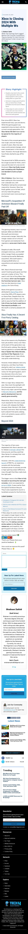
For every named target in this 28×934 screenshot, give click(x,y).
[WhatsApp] (14, 82)
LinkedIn (6, 868)
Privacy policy (8, 849)
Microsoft (14, 717)
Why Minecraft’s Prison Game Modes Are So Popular (17, 726)
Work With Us (8, 846)
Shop (5, 861)
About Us (7, 835)
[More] (21, 82)
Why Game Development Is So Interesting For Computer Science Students (17, 734)
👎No (10, 537)
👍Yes (4, 537)
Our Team (7, 841)
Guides (6, 896)
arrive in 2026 (6, 485)
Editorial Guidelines (9, 838)
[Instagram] (13, 667)
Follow (22, 761)
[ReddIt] (18, 82)
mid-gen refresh (15, 450)
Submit (4, 569)
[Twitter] (11, 82)
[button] (26, 2)
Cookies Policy (8, 851)
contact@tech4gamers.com (16, 827)
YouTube (7, 874)
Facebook (7, 866)
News (6, 883)
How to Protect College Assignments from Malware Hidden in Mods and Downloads (11, 791)
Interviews (7, 886)
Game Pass (15, 292)
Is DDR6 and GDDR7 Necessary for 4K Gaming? (12, 796)
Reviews (6, 891)
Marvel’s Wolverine (9, 392)
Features (6, 888)
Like (23, 758)
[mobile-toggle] (2, 2)
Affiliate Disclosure (9, 843)
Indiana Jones (20, 367)
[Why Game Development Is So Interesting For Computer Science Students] (5, 734)
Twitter (6, 871)
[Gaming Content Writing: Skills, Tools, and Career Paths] (5, 741)
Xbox (18, 717)
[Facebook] (7, 82)
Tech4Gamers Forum (9, 710)
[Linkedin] (15, 667)
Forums (6, 863)
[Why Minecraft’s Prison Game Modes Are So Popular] (5, 727)
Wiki (5, 894)
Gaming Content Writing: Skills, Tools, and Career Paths (18, 740)
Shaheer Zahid (7, 31)
